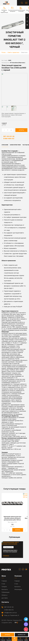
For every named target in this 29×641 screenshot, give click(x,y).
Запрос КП (21, 634)
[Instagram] (23, 569)
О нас (3, 584)
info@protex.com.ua (10, 612)
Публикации (5, 592)
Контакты (5, 589)
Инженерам (18, 589)
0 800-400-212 (8, 138)
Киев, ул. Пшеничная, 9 (11, 615)
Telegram (26, 619)
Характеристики (15, 144)
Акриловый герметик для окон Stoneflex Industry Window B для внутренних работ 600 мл (12, 518)
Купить (21, 130)
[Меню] (26, 3)
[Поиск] (22, 3)
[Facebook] (20, 569)
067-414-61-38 (8, 136)
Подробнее (6, 555)
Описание (5, 144)
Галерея (4, 586)
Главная (4, 581)
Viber (26, 624)
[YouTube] (26, 569)
